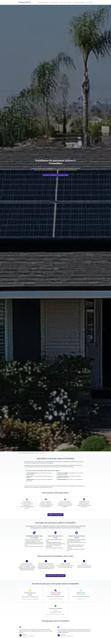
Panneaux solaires (54, 2)
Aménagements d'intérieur (65, 2)
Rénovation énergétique (43, 2)
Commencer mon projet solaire (55, 575)
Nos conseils (89, 2)
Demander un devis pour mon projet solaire (55, 175)
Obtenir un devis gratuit (55, 514)
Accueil (19, 453)
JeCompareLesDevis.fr (24, 2)
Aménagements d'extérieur (79, 2)
